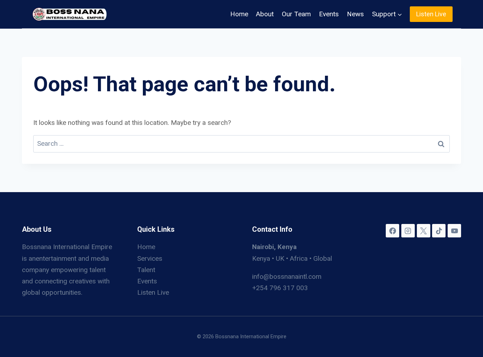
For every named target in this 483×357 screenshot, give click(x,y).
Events (329, 14)
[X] (423, 230)
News (355, 14)
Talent (146, 270)
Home (239, 14)
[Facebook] (392, 230)
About (265, 14)
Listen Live (431, 14)
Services (149, 258)
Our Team (296, 14)
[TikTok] (439, 230)
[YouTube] (454, 230)
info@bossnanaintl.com (286, 276)
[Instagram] (408, 230)
